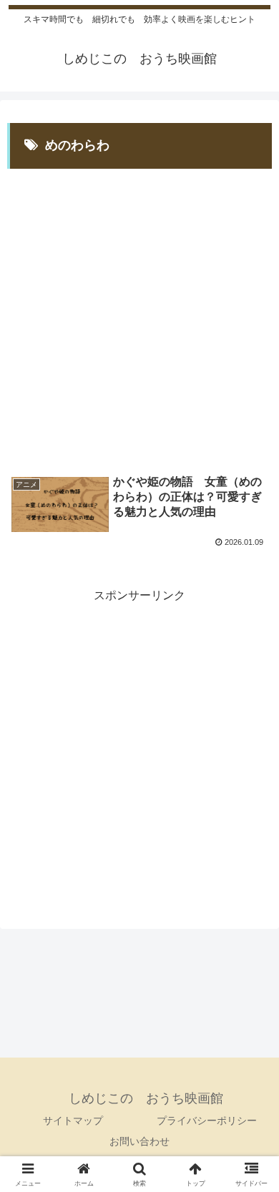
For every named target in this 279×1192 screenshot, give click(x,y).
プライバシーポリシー (207, 1120)
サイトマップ (73, 1120)
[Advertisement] (139, 311)
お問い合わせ (139, 1141)
